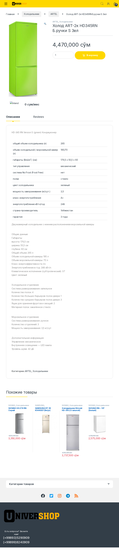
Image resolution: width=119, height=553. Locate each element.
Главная (10, 14)
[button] (45, 24)
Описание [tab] (13, 116)
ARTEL (54, 14)
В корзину (92, 55)
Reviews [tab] (38, 116)
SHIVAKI (11, 405)
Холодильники (31, 14)
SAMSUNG (39, 405)
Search (102, 3)
